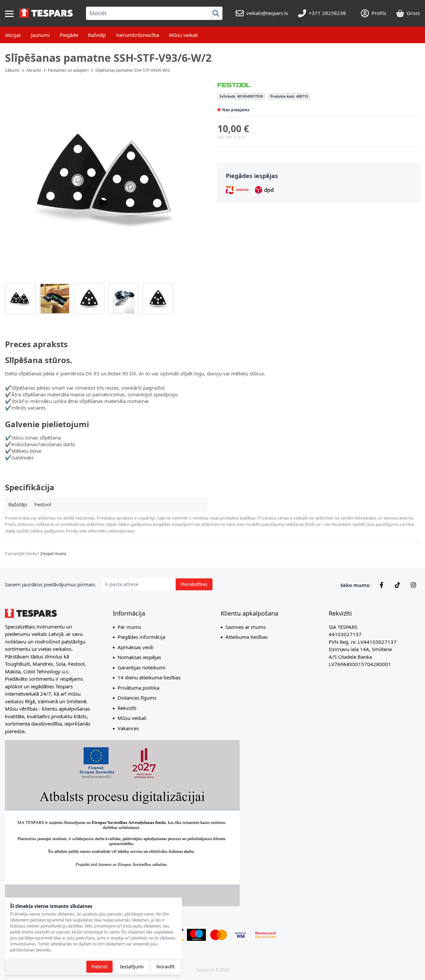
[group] (20, 298)
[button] (106, 178)
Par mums (129, 627)
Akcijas (13, 35)
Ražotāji (97, 35)
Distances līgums (137, 697)
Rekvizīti (127, 708)
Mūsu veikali (183, 35)
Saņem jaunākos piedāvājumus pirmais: (50, 584)
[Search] (215, 13)
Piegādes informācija (141, 637)
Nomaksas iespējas (139, 657)
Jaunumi (40, 35)
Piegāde (69, 35)
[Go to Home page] (46, 13)
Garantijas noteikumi (141, 667)
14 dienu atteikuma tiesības (149, 677)
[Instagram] (413, 585)
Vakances (128, 728)
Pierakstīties (194, 584)
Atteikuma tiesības (246, 637)
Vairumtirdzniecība (137, 35)
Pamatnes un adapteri (68, 70)
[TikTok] (397, 585)
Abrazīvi (33, 70)
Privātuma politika (138, 687)
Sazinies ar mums (245, 627)
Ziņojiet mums (53, 553)
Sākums (12, 70)
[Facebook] (381, 585)
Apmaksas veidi (135, 647)
